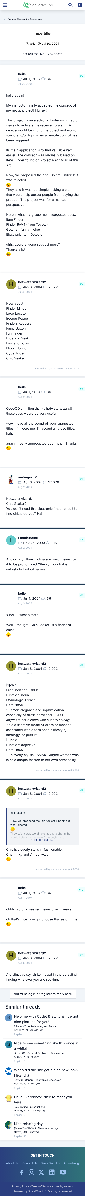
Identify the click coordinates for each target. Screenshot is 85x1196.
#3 (81, 283)
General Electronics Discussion (45, 1053)
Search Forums (33, 54)
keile (32, 43)
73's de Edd (36, 1030)
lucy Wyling (21, 1106)
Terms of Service (41, 1186)
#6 (81, 539)
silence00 (20, 1053)
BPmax (18, 1026)
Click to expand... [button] (42, 839)
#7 (81, 595)
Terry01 (18, 1079)
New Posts (54, 54)
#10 (81, 889)
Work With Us (50, 1163)
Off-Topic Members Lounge (42, 1128)
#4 (81, 388)
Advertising (71, 1163)
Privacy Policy (20, 1186)
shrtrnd (34, 1132)
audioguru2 (27, 477)
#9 (81, 790)
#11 (81, 954)
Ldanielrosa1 (28, 538)
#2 (81, 75)
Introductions (37, 1106)
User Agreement (63, 1186)
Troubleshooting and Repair (40, 1026)
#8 (81, 665)
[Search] (70, 5)
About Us (12, 1163)
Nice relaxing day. (29, 1124)
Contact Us (29, 1163)
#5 (81, 478)
